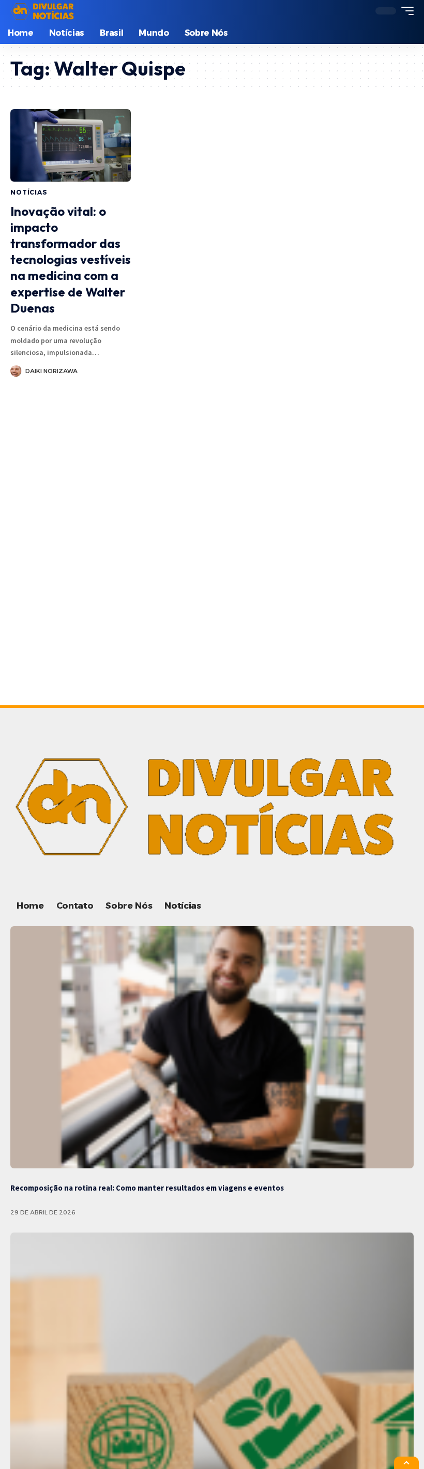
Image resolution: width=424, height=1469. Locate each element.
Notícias (29, 192)
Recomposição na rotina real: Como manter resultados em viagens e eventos (147, 1188)
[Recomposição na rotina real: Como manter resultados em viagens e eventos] (212, 1047)
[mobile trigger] (405, 11)
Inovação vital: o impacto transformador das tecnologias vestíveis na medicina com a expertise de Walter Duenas (70, 259)
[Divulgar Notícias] (44, 11)
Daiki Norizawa (51, 371)
